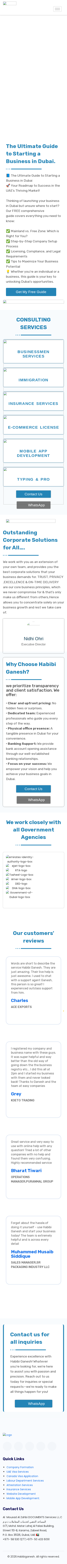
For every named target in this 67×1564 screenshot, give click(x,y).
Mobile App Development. (23, 1498)
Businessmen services (33, 354)
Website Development (21, 1494)
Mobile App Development (33, 453)
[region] (33, 74)
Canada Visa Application (23, 1476)
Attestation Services (20, 1485)
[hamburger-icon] (57, 9)
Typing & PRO (33, 479)
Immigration (33, 380)
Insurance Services (33, 403)
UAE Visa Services (18, 1472)
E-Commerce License (33, 427)
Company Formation (20, 1467)
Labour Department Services (25, 1480)
